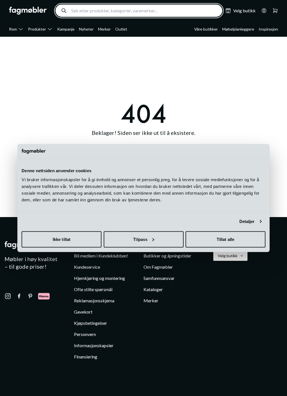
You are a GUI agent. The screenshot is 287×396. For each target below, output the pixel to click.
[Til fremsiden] (28, 11)
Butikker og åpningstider (167, 255)
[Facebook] (19, 296)
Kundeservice (87, 267)
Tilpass (140, 239)
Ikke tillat (61, 239)
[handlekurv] (262, 11)
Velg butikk (227, 255)
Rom (13, 29)
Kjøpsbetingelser (90, 323)
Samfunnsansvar (159, 278)
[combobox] (138, 10)
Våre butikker (206, 29)
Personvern (85, 334)
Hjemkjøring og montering (99, 278)
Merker (104, 29)
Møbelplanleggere (238, 29)
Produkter (37, 29)
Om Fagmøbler (158, 267)
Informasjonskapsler (94, 345)
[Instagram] (7, 296)
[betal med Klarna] (44, 296)
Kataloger (153, 289)
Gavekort (83, 311)
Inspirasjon (268, 29)
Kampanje (66, 29)
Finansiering (85, 356)
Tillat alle (225, 239)
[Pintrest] (30, 296)
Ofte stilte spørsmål (93, 289)
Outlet (121, 29)
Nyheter (86, 29)
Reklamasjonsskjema (94, 300)
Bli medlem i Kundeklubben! (101, 255)
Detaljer (247, 221)
